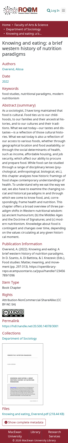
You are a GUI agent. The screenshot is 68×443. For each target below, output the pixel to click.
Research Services (54, 434)
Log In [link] (55, 11)
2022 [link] (5, 81)
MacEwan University (15, 434)
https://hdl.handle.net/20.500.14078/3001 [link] (30, 326)
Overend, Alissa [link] (12, 69)
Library (35, 432)
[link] (34, 414)
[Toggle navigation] (63, 10)
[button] (20, 10)
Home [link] (6, 25)
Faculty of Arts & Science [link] (31, 25)
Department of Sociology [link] (23, 29)
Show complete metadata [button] (25, 422)
